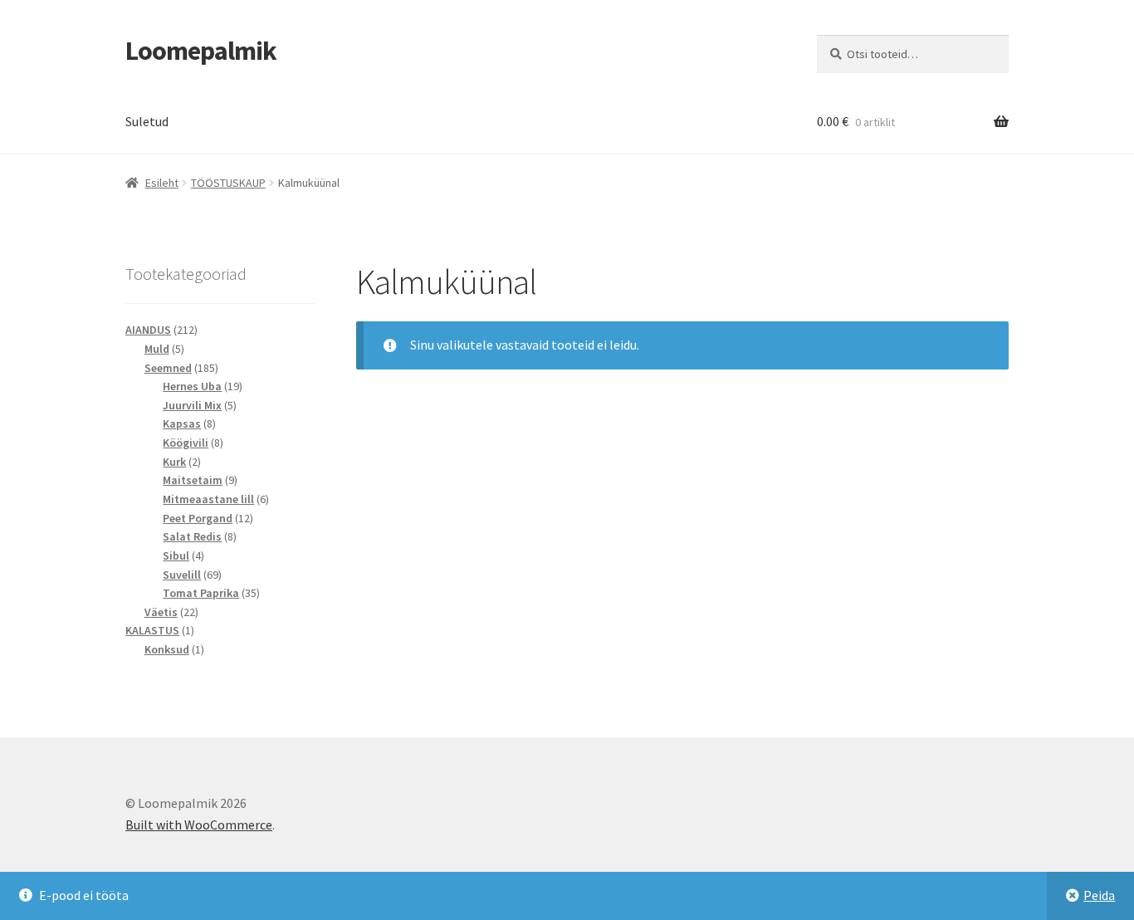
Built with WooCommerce (198, 824)
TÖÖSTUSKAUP (228, 182)
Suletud (147, 121)
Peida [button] (1099, 895)
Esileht (161, 182)
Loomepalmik (200, 50)
